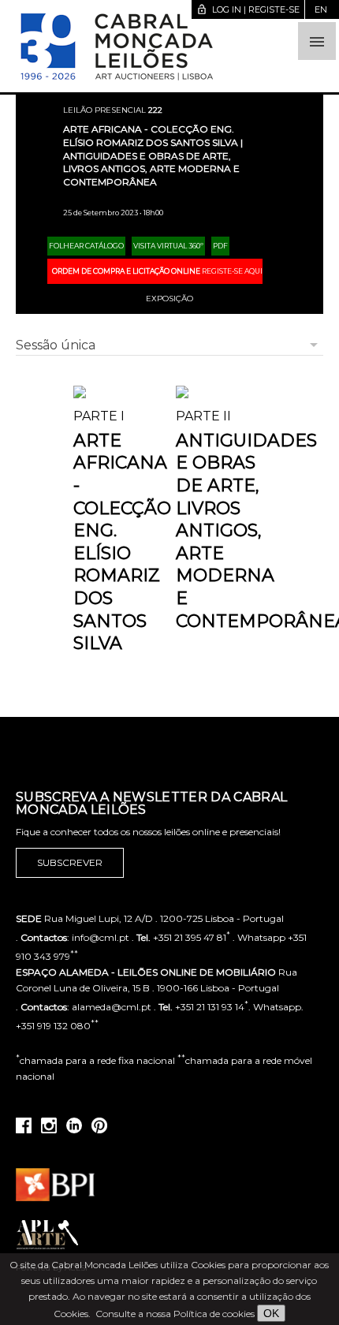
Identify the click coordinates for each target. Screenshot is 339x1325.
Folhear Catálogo (86, 245)
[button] (317, 41)
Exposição (169, 298)
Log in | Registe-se (248, 9)
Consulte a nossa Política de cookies (175, 1313)
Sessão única (55, 345)
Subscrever (69, 862)
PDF (220, 245)
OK (271, 1313)
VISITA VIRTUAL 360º (168, 245)
